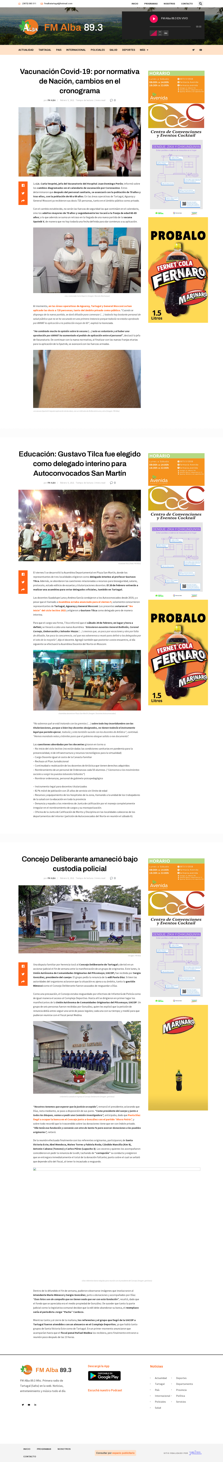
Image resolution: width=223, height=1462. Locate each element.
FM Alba (52, 100)
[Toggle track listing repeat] (165, 33)
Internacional (76, 49)
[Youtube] (201, 50)
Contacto (187, 3)
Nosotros (169, 3)
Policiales (98, 49)
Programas (151, 3)
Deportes (128, 49)
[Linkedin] (35, 1405)
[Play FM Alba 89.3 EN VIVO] (154, 19)
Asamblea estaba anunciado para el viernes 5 (85, 601)
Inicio (135, 3)
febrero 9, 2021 (67, 100)
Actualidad (26, 49)
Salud (113, 49)
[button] (200, 3)
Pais (58, 49)
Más (142, 49)
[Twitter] (193, 50)
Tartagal (45, 49)
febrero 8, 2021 (67, 878)
